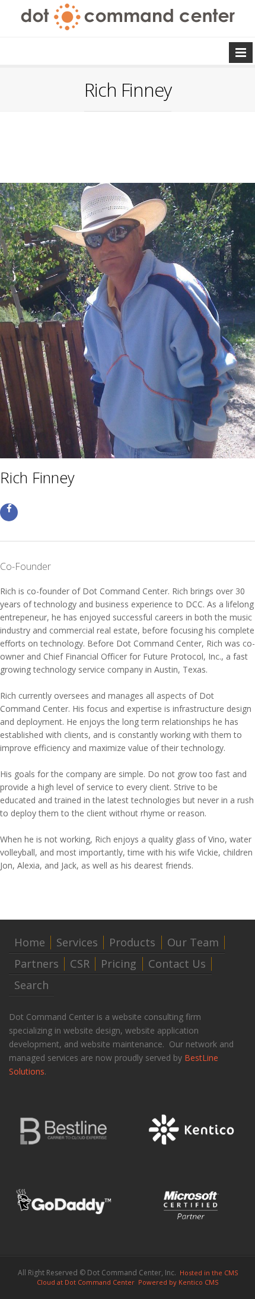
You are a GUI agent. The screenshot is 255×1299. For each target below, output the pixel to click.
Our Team (193, 942)
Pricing (118, 964)
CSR (80, 964)
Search (31, 985)
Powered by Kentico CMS (178, 1282)
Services (77, 942)
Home (29, 942)
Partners (36, 964)
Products (132, 942)
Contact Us (177, 964)
